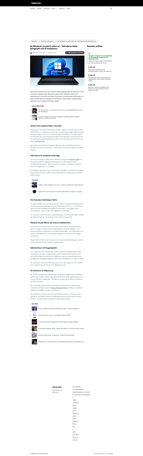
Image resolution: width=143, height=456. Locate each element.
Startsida (34, 41)
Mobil (74, 405)
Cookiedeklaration (77, 389)
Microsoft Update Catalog (59, 288)
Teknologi (46, 8)
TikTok (74, 400)
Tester (68, 8)
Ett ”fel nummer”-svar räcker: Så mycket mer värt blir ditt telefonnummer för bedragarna (60, 110)
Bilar (73, 426)
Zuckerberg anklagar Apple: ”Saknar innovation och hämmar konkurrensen (61, 328)
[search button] (111, 8)
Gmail (74, 411)
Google (74, 408)
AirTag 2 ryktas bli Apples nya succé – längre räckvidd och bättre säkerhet (60, 185)
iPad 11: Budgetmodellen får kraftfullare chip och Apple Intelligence (58, 308)
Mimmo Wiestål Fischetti (39, 52)
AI (73, 429)
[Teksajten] (71, 3)
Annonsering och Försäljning (81, 395)
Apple (74, 416)
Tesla (74, 432)
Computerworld (40, 141)
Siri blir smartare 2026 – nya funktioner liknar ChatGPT (54, 315)
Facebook (75, 403)
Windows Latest (75, 159)
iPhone (74, 424)
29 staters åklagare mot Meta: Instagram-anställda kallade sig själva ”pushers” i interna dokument (59, 117)
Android (74, 440)
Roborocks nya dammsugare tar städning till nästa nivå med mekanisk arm (61, 342)
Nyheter (32, 8)
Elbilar (53, 8)
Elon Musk (75, 434)
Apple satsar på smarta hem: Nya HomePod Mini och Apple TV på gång (60, 191)
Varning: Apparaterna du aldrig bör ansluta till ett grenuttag (56, 335)
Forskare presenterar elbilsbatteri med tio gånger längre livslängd (58, 322)
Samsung (75, 437)
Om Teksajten (76, 387)
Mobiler (39, 8)
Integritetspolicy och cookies (81, 392)
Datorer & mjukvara (47, 41)
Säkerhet (62, 8)
